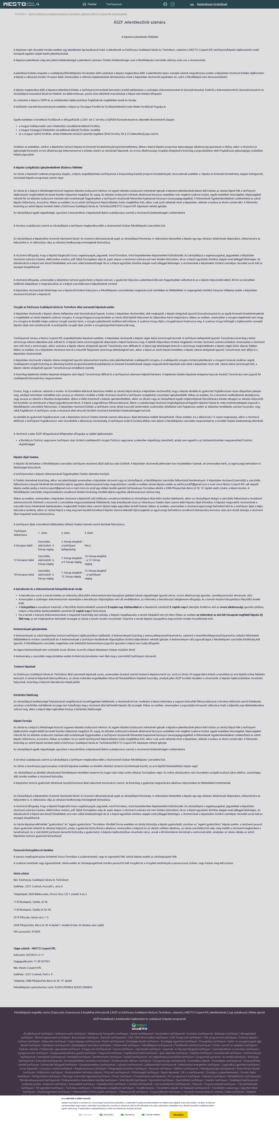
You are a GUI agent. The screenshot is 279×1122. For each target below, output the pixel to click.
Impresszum (73, 1012)
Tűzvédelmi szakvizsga (225, 1087)
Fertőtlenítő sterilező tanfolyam (193, 1045)
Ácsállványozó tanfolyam (38, 1033)
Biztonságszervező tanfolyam (52, 1037)
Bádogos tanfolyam (226, 1033)
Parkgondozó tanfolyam (46, 1076)
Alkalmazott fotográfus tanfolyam (108, 1033)
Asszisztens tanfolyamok (170, 1033)
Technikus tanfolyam (78, 1087)
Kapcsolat (58, 1012)
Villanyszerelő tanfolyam (133, 1091)
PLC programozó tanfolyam (184, 1076)
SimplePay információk (96, 1012)
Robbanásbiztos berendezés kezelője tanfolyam (89, 1080)
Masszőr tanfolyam (160, 1068)
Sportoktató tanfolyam (189, 1080)
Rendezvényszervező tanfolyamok (40, 1080)
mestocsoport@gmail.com (55, 488)
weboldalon (85, 1108)
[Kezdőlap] (19, 4)
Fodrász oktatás (28, 1049)
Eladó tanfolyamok (113, 1041)
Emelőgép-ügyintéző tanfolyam (179, 1041)
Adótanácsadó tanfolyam (70, 1033)
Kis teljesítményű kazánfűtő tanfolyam (171, 1056)
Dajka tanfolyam (234, 1091)
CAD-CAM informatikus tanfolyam (148, 1037)
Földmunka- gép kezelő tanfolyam (60, 1049)
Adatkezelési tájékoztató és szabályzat (138, 1018)
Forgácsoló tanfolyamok (96, 1049)
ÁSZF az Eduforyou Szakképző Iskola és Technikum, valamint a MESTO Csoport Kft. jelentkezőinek (77, 14)
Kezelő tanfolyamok (135, 1056)
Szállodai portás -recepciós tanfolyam (44, 1084)
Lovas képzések (29, 1068)
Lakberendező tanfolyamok (160, 1064)
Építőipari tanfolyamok (56, 1045)
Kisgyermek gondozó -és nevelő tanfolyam (221, 1056)
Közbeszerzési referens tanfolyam (131, 1060)
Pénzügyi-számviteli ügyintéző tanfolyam (86, 1076)
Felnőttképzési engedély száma (32, 1012)
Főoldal (91, 4)
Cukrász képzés (248, 1037)
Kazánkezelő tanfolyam (228, 1053)
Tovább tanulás (145, 1087)
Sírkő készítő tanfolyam (133, 1080)
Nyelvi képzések (170, 1072)
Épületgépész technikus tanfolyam (92, 1045)
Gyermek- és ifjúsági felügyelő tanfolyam (186, 1049)
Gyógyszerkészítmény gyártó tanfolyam (73, 1053)
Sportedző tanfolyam (161, 1080)
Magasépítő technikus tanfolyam (128, 1068)
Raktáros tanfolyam (214, 1076)
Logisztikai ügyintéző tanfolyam (240, 1064)
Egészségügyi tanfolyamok (84, 1041)
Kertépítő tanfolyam (79, 1056)
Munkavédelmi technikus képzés (83, 1072)
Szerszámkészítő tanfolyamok (172, 1084)
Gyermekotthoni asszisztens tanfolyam (235, 1049)
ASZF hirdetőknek (103, 1018)
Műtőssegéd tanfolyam (145, 1072)
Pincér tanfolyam (122, 1076)
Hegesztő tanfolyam (110, 1053)
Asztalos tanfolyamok (200, 1033)
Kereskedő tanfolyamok (51, 1056)
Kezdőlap (20, 14)
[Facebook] (165, 3)
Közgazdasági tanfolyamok (169, 1060)
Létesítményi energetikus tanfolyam (199, 1064)
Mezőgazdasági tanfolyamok (218, 1068)
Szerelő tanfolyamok (141, 1084)
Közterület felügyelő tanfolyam (59, 1064)
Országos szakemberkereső (222, 1072)
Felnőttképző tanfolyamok (157, 1045)
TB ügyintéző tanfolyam (50, 1087)
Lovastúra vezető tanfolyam (56, 1068)
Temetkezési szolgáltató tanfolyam (113, 1087)
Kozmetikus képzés (199, 1060)
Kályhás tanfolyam (201, 1053)
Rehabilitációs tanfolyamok (244, 1076)
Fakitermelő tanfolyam (127, 1045)
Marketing (129, 1115)
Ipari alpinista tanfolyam (174, 1053)
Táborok (197, 1084)
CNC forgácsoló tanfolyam (186, 1037)
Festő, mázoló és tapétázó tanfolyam (235, 1045)
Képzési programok (174, 1018)
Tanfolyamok (114, 4)
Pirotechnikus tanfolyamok (150, 1076)
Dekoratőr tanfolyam (54, 1041)
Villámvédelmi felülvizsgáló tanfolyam (94, 1091)
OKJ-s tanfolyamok (192, 1072)
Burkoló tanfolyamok (113, 1037)
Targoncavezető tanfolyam (220, 1084)
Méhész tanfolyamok (186, 1068)
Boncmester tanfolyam (85, 1037)
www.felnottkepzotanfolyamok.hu (215, 635)
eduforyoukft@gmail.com (192, 484)
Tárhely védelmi (153, 1115)
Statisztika (108, 1115)
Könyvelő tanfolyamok (49, 1060)
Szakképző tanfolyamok (244, 1080)
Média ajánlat (257, 1012)
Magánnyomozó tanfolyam (91, 1068)
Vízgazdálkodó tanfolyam (165, 1091)
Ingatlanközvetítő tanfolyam (141, 1053)
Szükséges (87, 1115)
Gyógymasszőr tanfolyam (33, 1053)
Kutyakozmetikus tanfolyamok (97, 1064)
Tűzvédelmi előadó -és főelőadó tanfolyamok (183, 1087)
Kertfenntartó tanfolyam (107, 1056)
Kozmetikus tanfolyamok (227, 1060)
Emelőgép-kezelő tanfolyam (143, 1041)
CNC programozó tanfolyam (220, 1037)
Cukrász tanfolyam (29, 1041)
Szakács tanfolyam (216, 1080)
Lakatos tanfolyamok (129, 1064)
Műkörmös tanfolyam (50, 1072)
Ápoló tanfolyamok (141, 1033)
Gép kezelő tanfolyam (148, 1049)
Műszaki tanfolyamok (117, 1072)
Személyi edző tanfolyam (111, 1084)
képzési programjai (37, 177)
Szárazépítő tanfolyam (82, 1084)
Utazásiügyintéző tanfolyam (53, 1091)
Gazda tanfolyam (123, 1049)
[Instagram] (172, 3)
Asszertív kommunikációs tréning (203, 1091)
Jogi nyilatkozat (237, 1012)
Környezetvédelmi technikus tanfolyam (87, 1060)
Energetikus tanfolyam (212, 1041)
